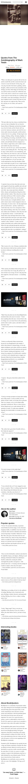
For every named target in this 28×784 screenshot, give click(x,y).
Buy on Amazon (15, 70)
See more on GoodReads (15, 518)
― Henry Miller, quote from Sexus (9, 545)
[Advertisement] (14, 41)
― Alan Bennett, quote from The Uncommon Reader (13, 600)
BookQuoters (7, 2)
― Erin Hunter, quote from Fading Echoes (11, 581)
